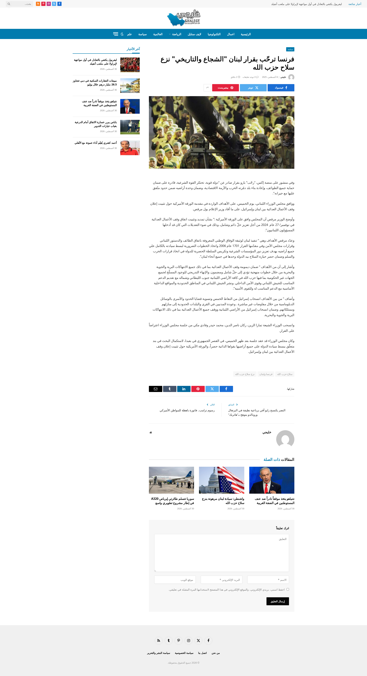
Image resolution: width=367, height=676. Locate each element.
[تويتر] (308, 197)
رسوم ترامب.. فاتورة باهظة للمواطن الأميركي (187, 410)
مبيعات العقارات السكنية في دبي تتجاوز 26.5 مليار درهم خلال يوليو (95, 82)
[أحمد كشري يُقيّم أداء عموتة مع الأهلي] (130, 147)
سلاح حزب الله (284, 374)
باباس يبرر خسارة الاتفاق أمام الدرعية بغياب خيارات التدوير (96, 124)
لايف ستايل (194, 34)
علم (129, 34)
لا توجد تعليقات (249, 76)
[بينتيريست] (308, 217)
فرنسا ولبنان (265, 374)
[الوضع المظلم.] (122, 34)
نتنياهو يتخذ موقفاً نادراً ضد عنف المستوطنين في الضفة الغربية (274, 501)
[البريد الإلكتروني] (308, 226)
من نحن (216, 653)
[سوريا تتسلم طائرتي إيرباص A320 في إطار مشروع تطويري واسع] (171, 480)
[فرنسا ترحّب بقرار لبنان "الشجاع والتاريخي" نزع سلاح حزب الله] (221, 132)
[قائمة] (115, 34)
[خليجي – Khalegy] (183, 18)
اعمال (230, 34)
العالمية (157, 34)
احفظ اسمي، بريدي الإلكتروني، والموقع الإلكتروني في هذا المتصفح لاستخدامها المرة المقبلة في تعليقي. (227, 589)
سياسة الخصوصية (184, 653)
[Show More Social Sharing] (207, 87)
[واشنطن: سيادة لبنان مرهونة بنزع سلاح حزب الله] (221, 480)
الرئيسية (246, 34)
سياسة (142, 34)
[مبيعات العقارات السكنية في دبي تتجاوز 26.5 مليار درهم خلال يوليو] (130, 85)
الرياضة (176, 34)
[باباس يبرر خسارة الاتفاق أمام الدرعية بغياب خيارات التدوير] (130, 127)
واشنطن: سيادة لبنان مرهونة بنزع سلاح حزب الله (223, 501)
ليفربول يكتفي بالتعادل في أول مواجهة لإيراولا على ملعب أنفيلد (306, 4)
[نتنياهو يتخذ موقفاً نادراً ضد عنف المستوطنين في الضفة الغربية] (271, 480)
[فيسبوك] (308, 188)
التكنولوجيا (214, 34)
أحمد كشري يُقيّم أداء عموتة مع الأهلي (96, 142)
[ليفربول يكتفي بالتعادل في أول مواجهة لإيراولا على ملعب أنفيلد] (130, 65)
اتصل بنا (202, 653)
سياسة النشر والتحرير (158, 653)
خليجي (283, 76)
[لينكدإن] (308, 207)
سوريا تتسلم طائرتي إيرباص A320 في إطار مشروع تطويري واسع (172, 501)
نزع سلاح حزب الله (245, 374)
